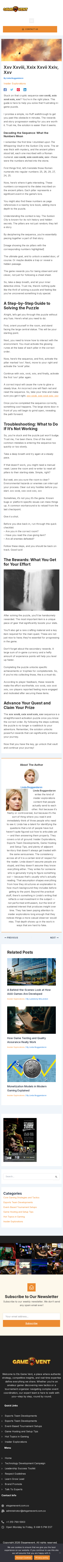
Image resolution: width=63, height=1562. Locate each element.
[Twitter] (11, 89)
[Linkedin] (24, 89)
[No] (60, 1552)
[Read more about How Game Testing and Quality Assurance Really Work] (31, 1019)
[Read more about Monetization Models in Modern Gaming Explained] (31, 1068)
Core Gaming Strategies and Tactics (21, 1197)
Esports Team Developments (18, 1202)
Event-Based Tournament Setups (20, 1207)
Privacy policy (41, 1557)
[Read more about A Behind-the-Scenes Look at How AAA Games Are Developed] (31, 971)
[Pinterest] (18, 89)
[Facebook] (5, 89)
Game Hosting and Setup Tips (18, 1212)
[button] (31, 20)
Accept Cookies (23, 1557)
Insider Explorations (15, 83)
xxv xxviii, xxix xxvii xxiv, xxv (42, 395)
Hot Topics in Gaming (14, 1216)
